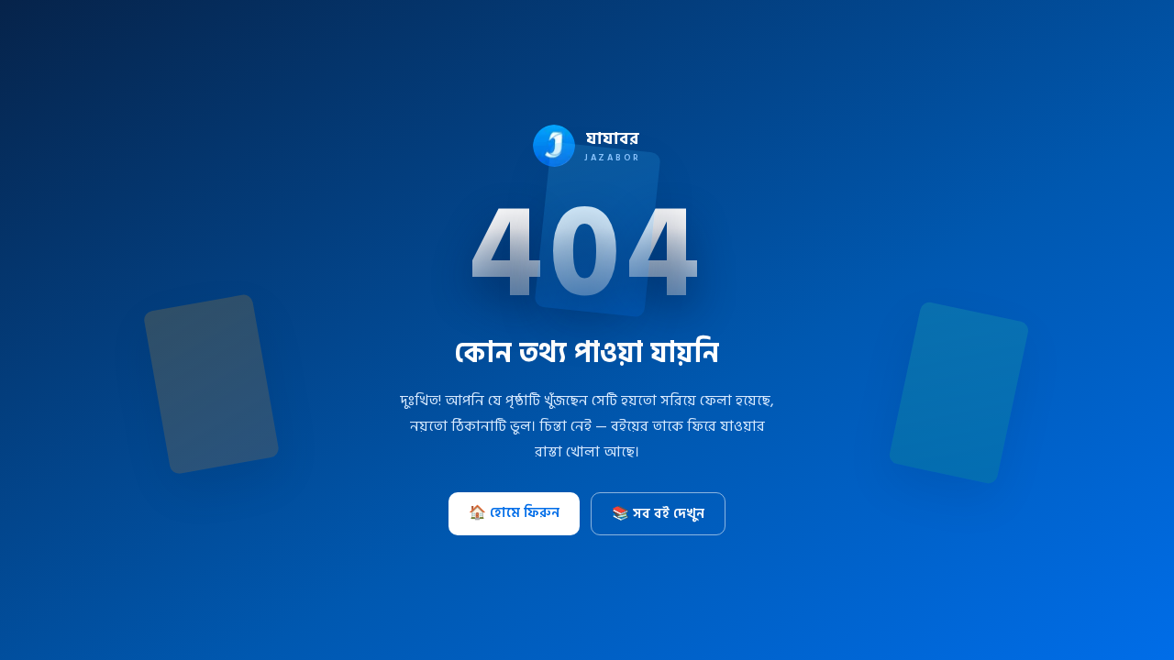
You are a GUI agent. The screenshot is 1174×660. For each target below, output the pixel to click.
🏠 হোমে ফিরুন (514, 512)
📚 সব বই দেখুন (658, 513)
